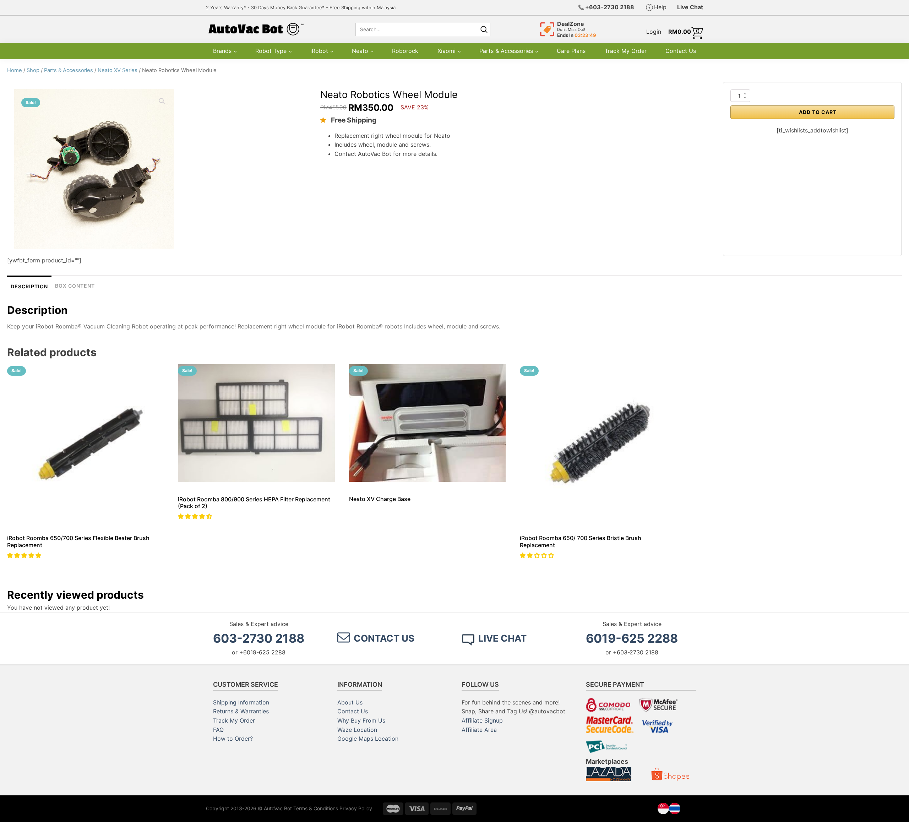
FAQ (218, 729)
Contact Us (680, 50)
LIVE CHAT (502, 638)
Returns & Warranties (241, 711)
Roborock (405, 50)
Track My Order (626, 50)
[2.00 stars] (538, 555)
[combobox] (416, 29)
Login (653, 31)
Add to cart (818, 112)
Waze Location (357, 729)
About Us (350, 702)
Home (14, 70)
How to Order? (233, 738)
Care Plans (571, 50)
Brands (222, 50)
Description (29, 286)
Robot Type (271, 50)
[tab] (29, 286)
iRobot (319, 50)
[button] (196, 516)
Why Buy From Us (361, 720)
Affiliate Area (479, 729)
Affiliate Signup (482, 720)
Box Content (75, 286)
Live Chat (690, 7)
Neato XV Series (117, 70)
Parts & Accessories (506, 50)
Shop (33, 70)
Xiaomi (446, 50)
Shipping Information (241, 702)
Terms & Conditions (315, 808)
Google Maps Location (367, 738)
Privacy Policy (355, 808)
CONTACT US (384, 638)
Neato (360, 50)
